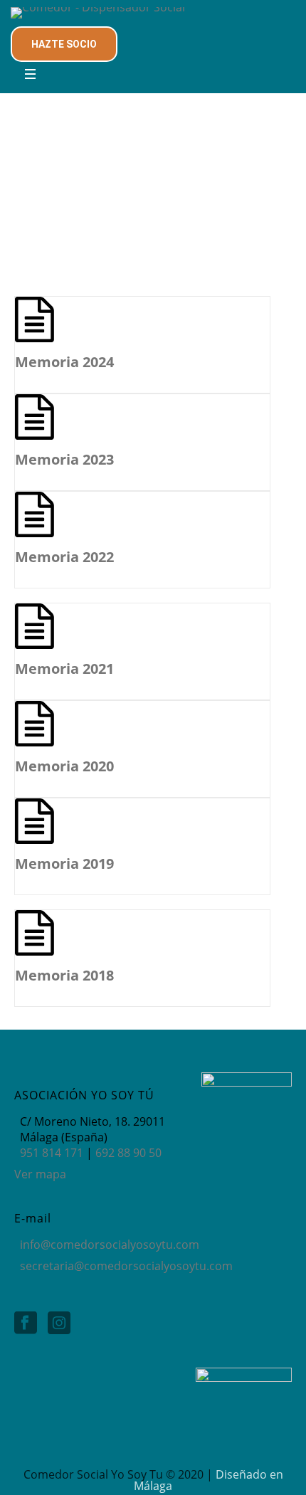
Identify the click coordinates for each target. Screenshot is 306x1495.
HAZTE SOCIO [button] (64, 44)
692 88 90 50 (128, 1153)
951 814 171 (51, 1153)
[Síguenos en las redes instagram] (59, 1323)
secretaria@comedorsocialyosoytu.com (126, 1266)
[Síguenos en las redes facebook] (25, 1323)
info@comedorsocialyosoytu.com (109, 1244)
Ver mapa (40, 1174)
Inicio (29, 240)
